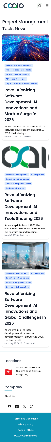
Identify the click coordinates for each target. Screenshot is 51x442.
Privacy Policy (25, 424)
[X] (24, 406)
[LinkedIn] (17, 406)
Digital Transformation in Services (21, 83)
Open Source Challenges (17, 179)
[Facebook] (9, 406)
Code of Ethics (26, 430)
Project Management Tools (18, 70)
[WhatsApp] (31, 406)
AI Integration (37, 174)
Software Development (16, 174)
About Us (10, 396)
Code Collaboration (15, 188)
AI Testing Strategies (15, 79)
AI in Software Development (18, 65)
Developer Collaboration (17, 287)
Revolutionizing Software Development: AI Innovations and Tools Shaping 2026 (24, 206)
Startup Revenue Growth (17, 74)
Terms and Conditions (25, 418)
